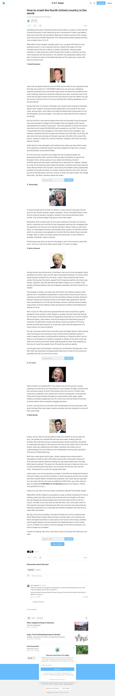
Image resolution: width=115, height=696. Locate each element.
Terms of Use (65, 673)
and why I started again (33, 625)
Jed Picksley (34, 585)
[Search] (90, 3)
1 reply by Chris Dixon (38, 602)
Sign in (110, 3)
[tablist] (34, 569)
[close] (73, 648)
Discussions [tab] (40, 618)
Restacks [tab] (38, 570)
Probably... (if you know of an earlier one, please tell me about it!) (46, 637)
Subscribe (101, 3)
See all (30, 658)
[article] (57, 626)
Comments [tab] (31, 570)
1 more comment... (32, 609)
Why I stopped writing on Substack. (40, 623)
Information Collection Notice (57, 674)
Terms (60, 684)
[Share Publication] (94, 3)
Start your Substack (53, 688)
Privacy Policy (70, 674)
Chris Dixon (34, 20)
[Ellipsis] (87, 585)
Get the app (65, 688)
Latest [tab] (33, 618)
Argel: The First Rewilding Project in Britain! (43, 635)
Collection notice (68, 684)
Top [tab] (29, 618)
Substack (49, 692)
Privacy (56, 684)
